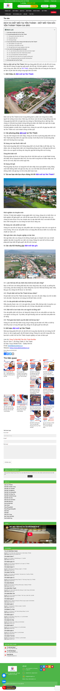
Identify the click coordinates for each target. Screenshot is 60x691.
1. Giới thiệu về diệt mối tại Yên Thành (15, 32)
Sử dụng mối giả (12, 39)
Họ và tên (6, 432)
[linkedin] (41, 669)
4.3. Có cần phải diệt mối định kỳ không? (18, 54)
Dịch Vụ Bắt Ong (8, 518)
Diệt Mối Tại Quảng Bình (10, 492)
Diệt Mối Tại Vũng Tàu (9, 494)
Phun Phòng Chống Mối (10, 509)
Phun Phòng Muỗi (8, 507)
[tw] (44, 666)
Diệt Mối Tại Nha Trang (10, 486)
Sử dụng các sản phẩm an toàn (16, 45)
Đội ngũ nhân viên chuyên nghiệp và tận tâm (19, 47)
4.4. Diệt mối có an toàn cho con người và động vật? (21, 56)
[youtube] (44, 669)
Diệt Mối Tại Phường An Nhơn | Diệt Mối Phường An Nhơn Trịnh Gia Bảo (35, 408)
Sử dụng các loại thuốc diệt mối (16, 36)
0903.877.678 (31, 3)
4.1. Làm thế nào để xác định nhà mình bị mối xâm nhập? (22, 51)
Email (5, 438)
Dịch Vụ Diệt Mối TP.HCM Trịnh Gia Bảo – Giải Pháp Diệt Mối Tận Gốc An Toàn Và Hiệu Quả (22, 374)
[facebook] (41, 666)
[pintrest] (52, 666)
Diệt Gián (6, 510)
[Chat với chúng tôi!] (4, 675)
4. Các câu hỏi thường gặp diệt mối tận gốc (16, 49)
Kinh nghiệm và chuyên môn (15, 43)
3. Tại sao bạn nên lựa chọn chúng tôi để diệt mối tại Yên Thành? (21, 41)
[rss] (49, 666)
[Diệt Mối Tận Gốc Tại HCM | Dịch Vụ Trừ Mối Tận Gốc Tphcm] (8, 5)
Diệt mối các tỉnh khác (9, 499)
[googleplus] (46, 666)
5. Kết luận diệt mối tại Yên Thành (14, 60)
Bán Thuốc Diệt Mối (9, 516)
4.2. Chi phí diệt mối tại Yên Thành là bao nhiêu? (20, 52)
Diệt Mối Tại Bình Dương (10, 496)
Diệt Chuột (7, 505)
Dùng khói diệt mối (13, 38)
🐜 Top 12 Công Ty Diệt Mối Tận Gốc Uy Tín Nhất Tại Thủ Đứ (48, 408)
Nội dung (6, 444)
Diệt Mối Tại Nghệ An (9, 490)
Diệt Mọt (6, 512)
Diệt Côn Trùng (8, 514)
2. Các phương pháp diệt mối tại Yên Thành (16, 34)
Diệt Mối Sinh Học (8, 501)
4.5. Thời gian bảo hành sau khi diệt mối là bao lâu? (20, 58)
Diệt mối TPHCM (8, 484)
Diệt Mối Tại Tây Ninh (9, 488)
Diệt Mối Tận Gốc (8, 497)
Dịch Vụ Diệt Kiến (8, 503)
